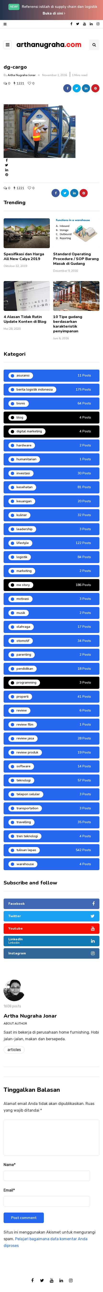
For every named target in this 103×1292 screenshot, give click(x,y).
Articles (14, 1049)
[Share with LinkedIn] (86, 88)
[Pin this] (95, 88)
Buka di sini (53, 13)
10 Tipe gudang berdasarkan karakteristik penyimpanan (67, 324)
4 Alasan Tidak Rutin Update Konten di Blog (25, 319)
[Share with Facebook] (67, 88)
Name (10, 1164)
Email (9, 1190)
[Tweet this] (77, 88)
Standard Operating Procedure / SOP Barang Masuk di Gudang (76, 258)
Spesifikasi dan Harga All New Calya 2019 (24, 256)
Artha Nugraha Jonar (21, 75)
